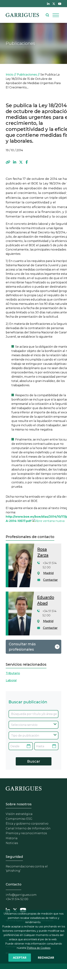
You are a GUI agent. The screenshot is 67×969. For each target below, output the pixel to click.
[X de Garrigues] (53, 3)
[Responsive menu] (55, 15)
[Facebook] (27, 162)
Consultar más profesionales (22, 647)
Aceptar (19, 957)
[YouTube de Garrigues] (59, 3)
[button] (8, 162)
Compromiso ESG (19, 818)
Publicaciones (27, 74)
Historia (12, 838)
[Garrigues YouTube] (23, 909)
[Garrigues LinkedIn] (8, 909)
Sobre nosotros (18, 804)
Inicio (9, 74)
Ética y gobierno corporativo (27, 823)
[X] (21, 162)
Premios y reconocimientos (26, 833)
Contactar (50, 580)
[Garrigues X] (15, 909)
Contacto (13, 884)
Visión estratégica (19, 814)
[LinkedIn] (14, 162)
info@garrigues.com (21, 895)
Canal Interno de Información (28, 828)
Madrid (48, 573)
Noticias (12, 843)
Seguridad (14, 857)
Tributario (13, 673)
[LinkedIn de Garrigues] (48, 3)
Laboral (11, 680)
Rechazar (46, 957)
